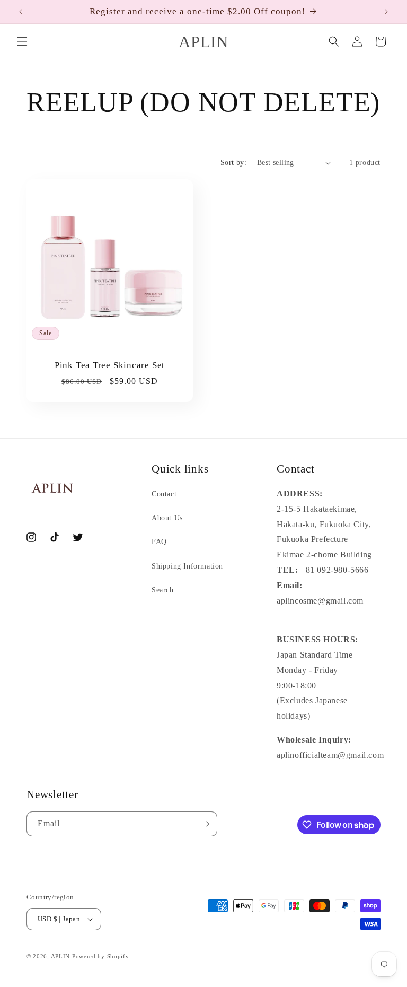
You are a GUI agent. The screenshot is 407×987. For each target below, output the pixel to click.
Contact (164, 494)
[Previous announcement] (20, 11)
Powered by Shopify (100, 956)
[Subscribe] (205, 823)
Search (163, 590)
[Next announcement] (386, 11)
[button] (22, 41)
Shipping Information (187, 566)
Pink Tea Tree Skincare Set (110, 365)
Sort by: (233, 163)
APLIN (60, 956)
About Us (167, 518)
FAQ (159, 542)
